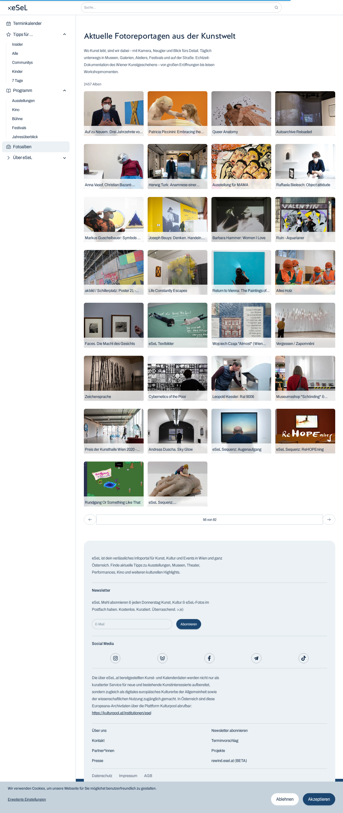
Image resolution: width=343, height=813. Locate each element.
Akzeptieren (319, 799)
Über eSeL (22, 157)
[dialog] (171, 797)
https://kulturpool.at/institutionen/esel (121, 713)
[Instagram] (115, 658)
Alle (15, 53)
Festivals (19, 128)
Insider (17, 44)
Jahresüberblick (25, 137)
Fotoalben (22, 146)
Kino (15, 110)
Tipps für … (23, 34)
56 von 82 (209, 520)
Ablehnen (285, 799)
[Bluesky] (162, 658)
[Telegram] (256, 658)
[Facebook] (209, 658)
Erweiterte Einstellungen (27, 799)
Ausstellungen (23, 100)
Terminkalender (27, 23)
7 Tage (17, 80)
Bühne (17, 119)
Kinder (17, 71)
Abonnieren (189, 624)
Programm (22, 90)
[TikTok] (304, 658)
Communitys (22, 62)
